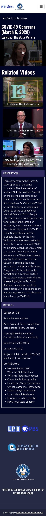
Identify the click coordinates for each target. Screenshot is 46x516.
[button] (23, 53)
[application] (23, 53)
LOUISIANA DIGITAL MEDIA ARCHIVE (29, 512)
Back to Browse (16, 18)
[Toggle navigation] (41, 6)
